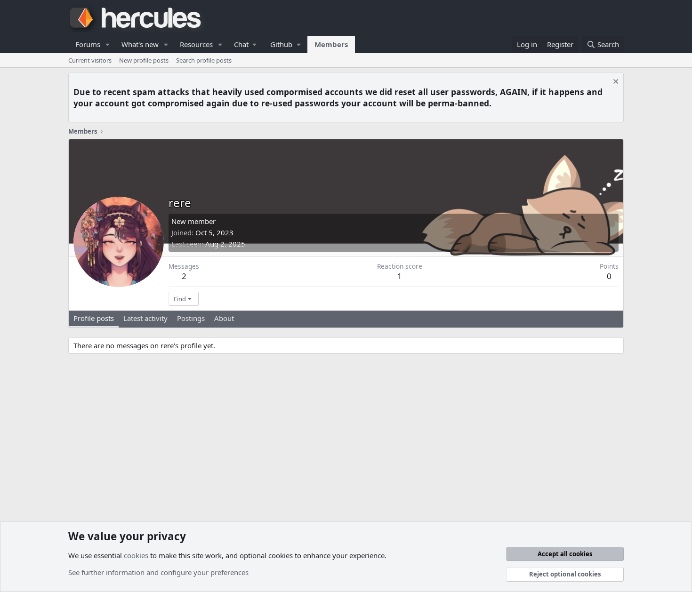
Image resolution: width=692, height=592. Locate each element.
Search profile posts (204, 60)
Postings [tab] (191, 318)
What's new (140, 44)
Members (331, 44)
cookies (136, 555)
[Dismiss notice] (615, 83)
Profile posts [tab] (93, 318)
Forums (87, 44)
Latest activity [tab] (145, 318)
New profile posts (144, 60)
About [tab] (224, 318)
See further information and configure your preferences (158, 572)
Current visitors (90, 60)
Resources (196, 44)
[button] (107, 44)
